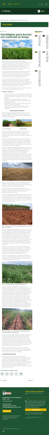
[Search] (46, 4)
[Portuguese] (43, 11)
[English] (42, 11)
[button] (39, 11)
